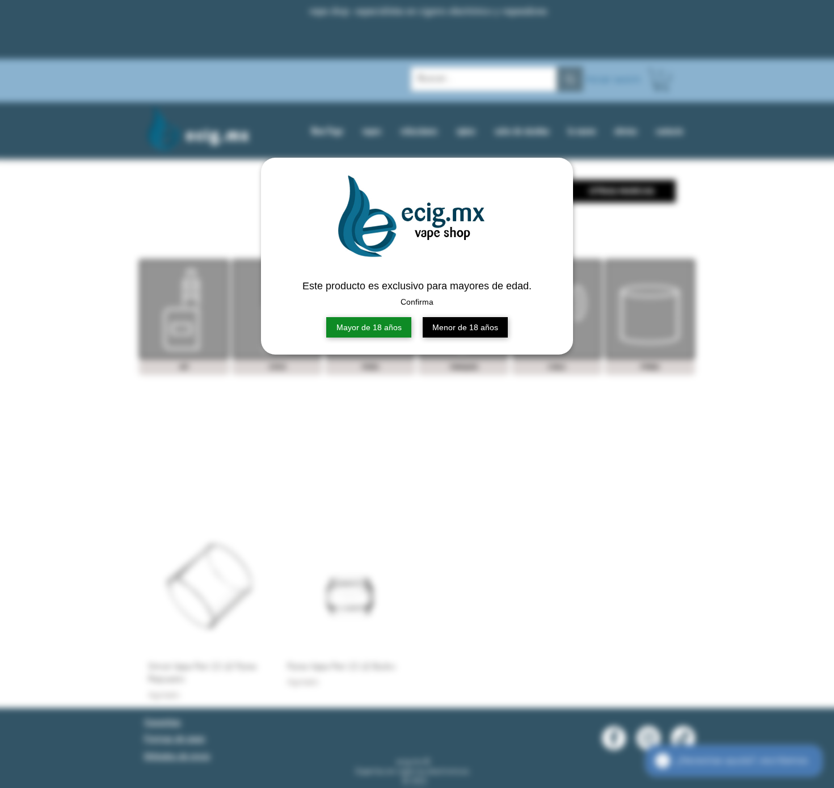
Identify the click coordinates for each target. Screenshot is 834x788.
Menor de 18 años (465, 327)
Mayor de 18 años (369, 327)
